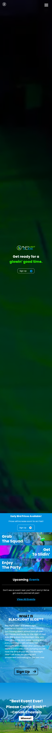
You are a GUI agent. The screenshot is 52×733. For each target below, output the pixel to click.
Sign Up (23, 271)
